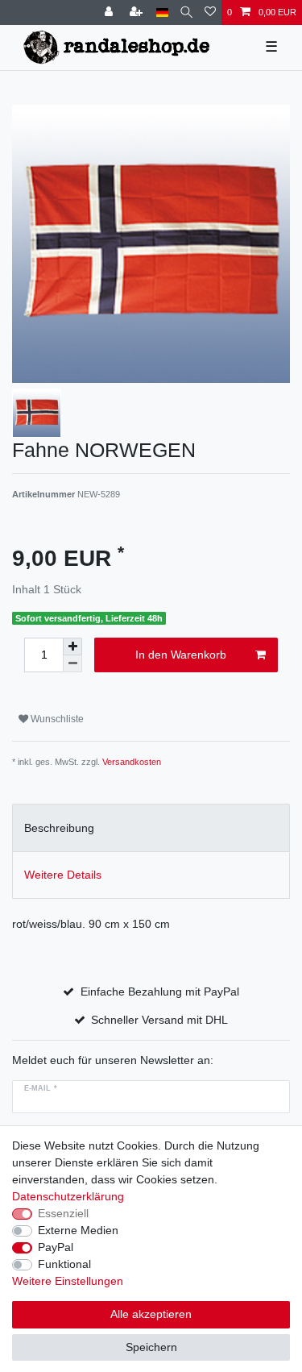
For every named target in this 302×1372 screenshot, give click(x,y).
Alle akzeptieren (151, 1314)
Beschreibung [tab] (59, 827)
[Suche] (186, 12)
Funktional (64, 1264)
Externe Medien (78, 1230)
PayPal (55, 1247)
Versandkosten (131, 762)
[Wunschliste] (210, 12)
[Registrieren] (137, 12)
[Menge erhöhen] (72, 646)
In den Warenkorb (180, 654)
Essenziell (63, 1213)
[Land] (162, 12)
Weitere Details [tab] (62, 874)
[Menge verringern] (72, 663)
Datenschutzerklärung (68, 1196)
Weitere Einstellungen (67, 1280)
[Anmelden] (110, 12)
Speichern (151, 1347)
